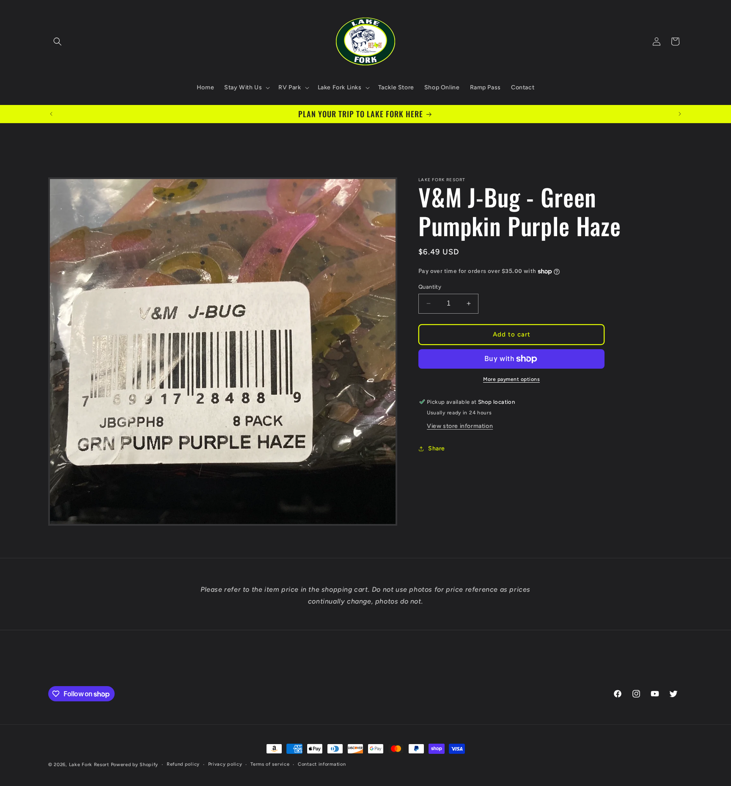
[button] (57, 41)
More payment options (511, 379)
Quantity (429, 287)
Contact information (322, 764)
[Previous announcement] (51, 114)
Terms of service (269, 764)
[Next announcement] (680, 114)
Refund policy (183, 764)
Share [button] (436, 448)
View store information (460, 426)
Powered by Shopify (135, 764)
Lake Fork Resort (89, 764)
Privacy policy (225, 764)
